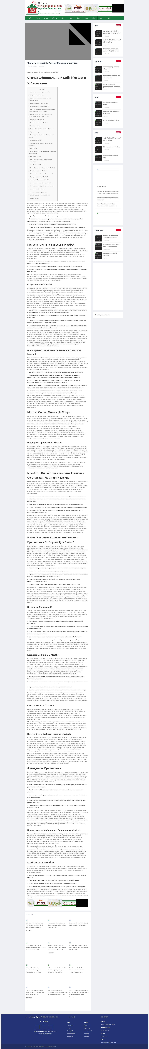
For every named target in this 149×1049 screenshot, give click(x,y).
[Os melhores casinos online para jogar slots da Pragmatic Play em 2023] (79, 942)
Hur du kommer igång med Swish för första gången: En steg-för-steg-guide (35, 992)
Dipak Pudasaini (33, 66)
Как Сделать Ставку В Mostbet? (39, 177)
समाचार (38, 18)
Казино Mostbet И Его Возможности (40, 195)
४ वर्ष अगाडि (41, 66)
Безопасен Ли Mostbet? (37, 119)
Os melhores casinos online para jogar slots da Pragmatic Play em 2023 (78, 947)
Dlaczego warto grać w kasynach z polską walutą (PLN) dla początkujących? (36, 947)
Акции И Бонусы (34, 198)
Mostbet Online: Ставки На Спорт (39, 103)
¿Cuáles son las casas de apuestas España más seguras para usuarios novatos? (57, 947)
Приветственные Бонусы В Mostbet (40, 92)
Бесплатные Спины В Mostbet (38, 122)
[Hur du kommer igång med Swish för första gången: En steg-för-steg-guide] (36, 987)
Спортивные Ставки (35, 125)
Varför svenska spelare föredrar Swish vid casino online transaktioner (77, 970)
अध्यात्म (101, 18)
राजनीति (46, 18)
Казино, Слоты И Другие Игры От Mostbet (42, 186)
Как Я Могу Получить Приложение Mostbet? (42, 168)
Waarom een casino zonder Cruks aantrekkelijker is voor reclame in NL (57, 925)
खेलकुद (78, 18)
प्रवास (86, 18)
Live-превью (33, 148)
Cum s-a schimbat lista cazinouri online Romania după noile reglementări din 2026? (57, 992)
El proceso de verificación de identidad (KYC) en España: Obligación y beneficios (57, 970)
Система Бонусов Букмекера (38, 192)
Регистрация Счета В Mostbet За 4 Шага (41, 183)
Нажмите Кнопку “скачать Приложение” (41, 174)
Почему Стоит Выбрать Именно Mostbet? (42, 128)
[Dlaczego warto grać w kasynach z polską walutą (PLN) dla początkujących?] (36, 942)
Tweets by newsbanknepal (102, 315)
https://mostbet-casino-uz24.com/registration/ (42, 346)
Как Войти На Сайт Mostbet (38, 189)
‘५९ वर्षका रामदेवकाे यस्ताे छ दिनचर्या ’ (111, 120)
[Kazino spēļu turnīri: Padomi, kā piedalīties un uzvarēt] (79, 920)
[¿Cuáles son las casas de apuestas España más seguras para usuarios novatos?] (58, 942)
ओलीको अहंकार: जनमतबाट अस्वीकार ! (111, 147)
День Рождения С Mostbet (37, 164)
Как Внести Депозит (35, 156)
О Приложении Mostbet (37, 95)
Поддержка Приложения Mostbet (39, 106)
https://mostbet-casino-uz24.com (51, 280)
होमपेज (30, 18)
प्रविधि (109, 18)
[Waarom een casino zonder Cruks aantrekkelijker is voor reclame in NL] (58, 920)
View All (118, 25)
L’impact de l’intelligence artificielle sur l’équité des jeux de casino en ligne (34, 970)
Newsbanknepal (52, 1046)
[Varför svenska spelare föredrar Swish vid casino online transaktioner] (79, 965)
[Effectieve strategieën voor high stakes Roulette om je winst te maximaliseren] (36, 920)
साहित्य (93, 18)
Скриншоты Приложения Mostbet (39, 180)
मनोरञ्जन (63, 18)
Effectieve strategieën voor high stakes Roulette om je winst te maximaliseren (35, 925)
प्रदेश (71, 18)
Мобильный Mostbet (36, 140)
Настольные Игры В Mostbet (38, 171)
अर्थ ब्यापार (54, 18)
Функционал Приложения (37, 132)
